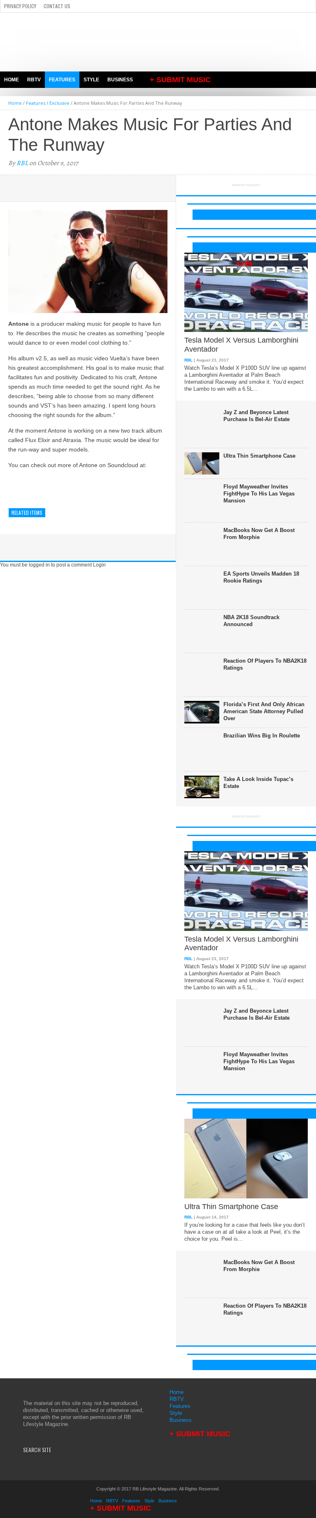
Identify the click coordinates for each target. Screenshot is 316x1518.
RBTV (34, 80)
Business (120, 80)
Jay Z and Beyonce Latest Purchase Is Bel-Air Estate (256, 415)
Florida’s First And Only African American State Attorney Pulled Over (263, 711)
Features (62, 80)
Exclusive (59, 103)
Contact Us (57, 5)
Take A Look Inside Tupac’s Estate (258, 782)
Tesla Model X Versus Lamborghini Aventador (241, 344)
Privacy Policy (20, 5)
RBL (22, 163)
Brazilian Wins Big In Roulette (261, 736)
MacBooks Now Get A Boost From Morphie (259, 533)
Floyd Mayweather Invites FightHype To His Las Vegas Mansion (259, 494)
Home (11, 80)
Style (91, 80)
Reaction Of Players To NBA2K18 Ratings (265, 664)
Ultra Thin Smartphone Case (259, 456)
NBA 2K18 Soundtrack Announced (251, 620)
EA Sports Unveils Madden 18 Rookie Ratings (261, 577)
